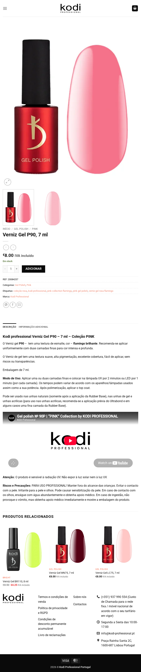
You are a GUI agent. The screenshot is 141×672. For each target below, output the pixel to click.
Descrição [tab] (9, 326)
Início (6, 228)
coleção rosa (20, 291)
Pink (35, 228)
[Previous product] (13, 247)
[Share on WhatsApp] (6, 305)
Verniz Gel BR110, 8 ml (15, 581)
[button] (5, 8)
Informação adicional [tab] (33, 326)
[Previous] (10, 105)
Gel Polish (21, 228)
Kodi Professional (19, 296)
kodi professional (37, 291)
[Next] (131, 105)
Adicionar (34, 268)
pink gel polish (80, 291)
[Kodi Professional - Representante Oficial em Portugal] (70, 8)
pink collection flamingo (59, 291)
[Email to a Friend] (19, 305)
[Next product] (6, 247)
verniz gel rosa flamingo (101, 291)
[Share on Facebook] (13, 305)
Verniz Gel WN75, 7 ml (61, 572)
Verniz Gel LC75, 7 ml (107, 572)
